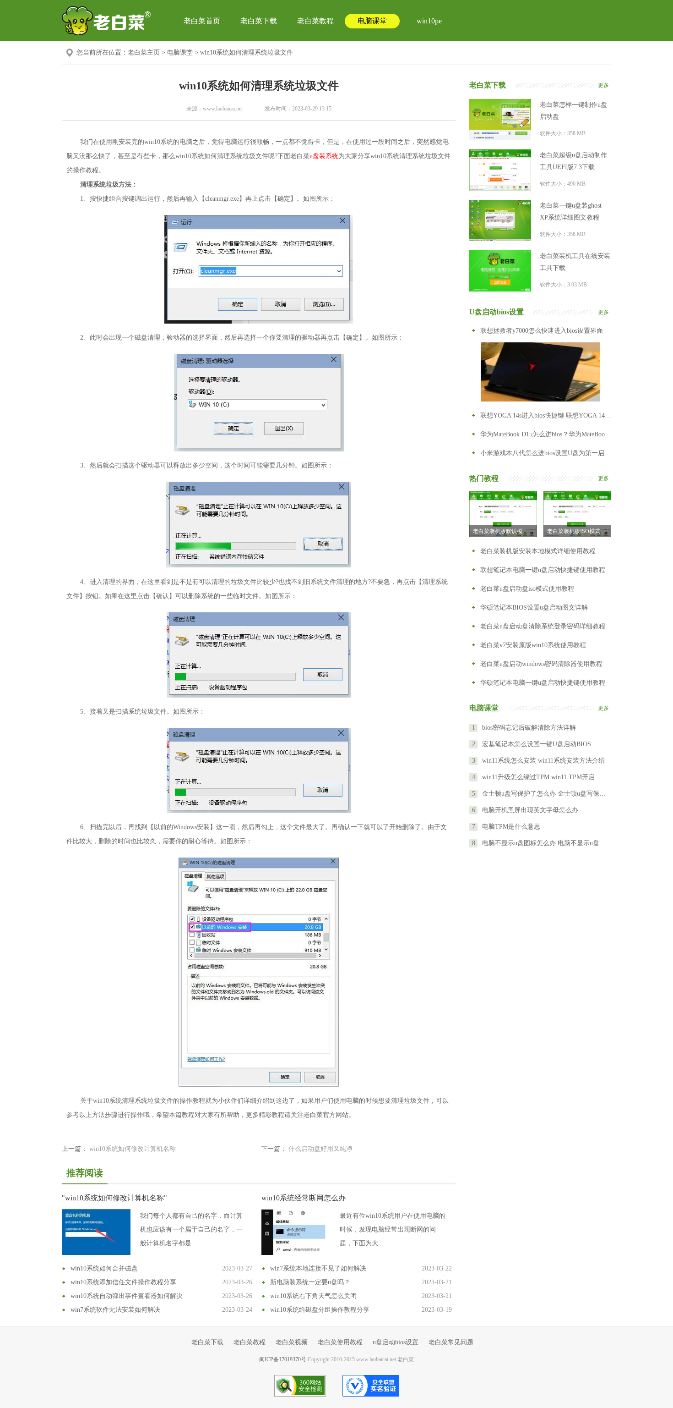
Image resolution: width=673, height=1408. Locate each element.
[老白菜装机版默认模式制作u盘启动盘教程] (503, 514)
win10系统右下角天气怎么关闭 (313, 1295)
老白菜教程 (315, 21)
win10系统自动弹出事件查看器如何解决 (127, 1295)
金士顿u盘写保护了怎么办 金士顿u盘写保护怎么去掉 (546, 793)
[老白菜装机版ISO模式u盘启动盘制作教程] (577, 514)
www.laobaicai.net (223, 108)
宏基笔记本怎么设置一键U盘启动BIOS (536, 744)
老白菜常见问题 (451, 1342)
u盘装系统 (323, 156)
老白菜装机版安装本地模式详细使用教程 (538, 551)
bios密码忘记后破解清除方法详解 (529, 727)
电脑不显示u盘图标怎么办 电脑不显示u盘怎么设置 (546, 843)
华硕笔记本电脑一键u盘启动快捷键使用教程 (542, 682)
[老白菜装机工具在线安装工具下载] (500, 271)
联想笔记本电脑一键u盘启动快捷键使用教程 (542, 569)
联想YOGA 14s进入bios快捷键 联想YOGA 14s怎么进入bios (545, 415)
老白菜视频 (292, 1342)
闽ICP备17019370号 (282, 1359)
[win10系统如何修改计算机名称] (96, 1232)
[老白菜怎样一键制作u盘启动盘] (500, 119)
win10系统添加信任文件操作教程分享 (123, 1282)
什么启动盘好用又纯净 (320, 1148)
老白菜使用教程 (340, 1342)
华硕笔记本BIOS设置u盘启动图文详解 (534, 607)
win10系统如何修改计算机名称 (132, 1148)
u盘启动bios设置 (395, 1342)
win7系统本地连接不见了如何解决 (318, 1268)
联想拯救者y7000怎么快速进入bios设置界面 (541, 330)
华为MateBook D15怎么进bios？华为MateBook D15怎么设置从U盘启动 (545, 434)
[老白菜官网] (107, 20)
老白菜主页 (144, 52)
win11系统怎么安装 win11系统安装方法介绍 (543, 760)
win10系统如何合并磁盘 (104, 1268)
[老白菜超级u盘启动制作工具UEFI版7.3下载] (500, 170)
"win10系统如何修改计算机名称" (114, 1198)
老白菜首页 (202, 21)
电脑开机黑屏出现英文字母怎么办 (530, 810)
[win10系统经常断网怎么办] (295, 1232)
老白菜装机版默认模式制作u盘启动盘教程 (505, 531)
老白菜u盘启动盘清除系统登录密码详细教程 (542, 626)
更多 (603, 85)
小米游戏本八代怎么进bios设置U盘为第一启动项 (545, 453)
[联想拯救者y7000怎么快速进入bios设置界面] (540, 372)
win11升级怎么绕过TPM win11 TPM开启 (538, 777)
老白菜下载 (258, 21)
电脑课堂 (372, 21)
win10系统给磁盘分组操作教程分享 (319, 1309)
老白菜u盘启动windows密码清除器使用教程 (541, 663)
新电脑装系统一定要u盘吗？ (310, 1282)
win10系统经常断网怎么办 (303, 1198)
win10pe (429, 21)
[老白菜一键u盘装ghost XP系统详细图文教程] (500, 220)
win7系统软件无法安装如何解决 (115, 1309)
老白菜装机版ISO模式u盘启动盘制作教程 (579, 531)
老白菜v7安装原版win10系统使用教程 (533, 645)
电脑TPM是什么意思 (511, 826)
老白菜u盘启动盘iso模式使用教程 (527, 588)
